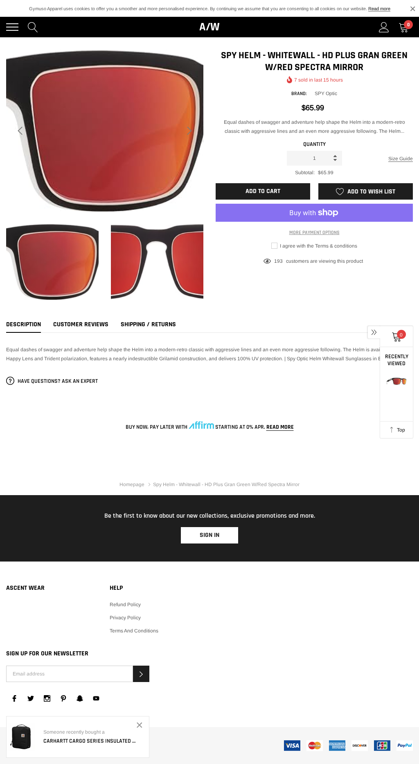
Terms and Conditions (134, 631)
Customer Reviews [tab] (80, 325)
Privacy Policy (125, 618)
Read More (280, 427)
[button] (141, 674)
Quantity (314, 144)
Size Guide (400, 158)
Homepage (131, 484)
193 (278, 261)
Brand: (298, 94)
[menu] (12, 27)
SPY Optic (326, 93)
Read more (379, 8)
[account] (384, 27)
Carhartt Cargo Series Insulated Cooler (90, 741)
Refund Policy (125, 604)
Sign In (209, 535)
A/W (209, 27)
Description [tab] (23, 325)
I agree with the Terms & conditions (318, 246)
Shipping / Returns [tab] (148, 325)
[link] (14, 698)
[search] (33, 27)
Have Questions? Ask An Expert (57, 381)
